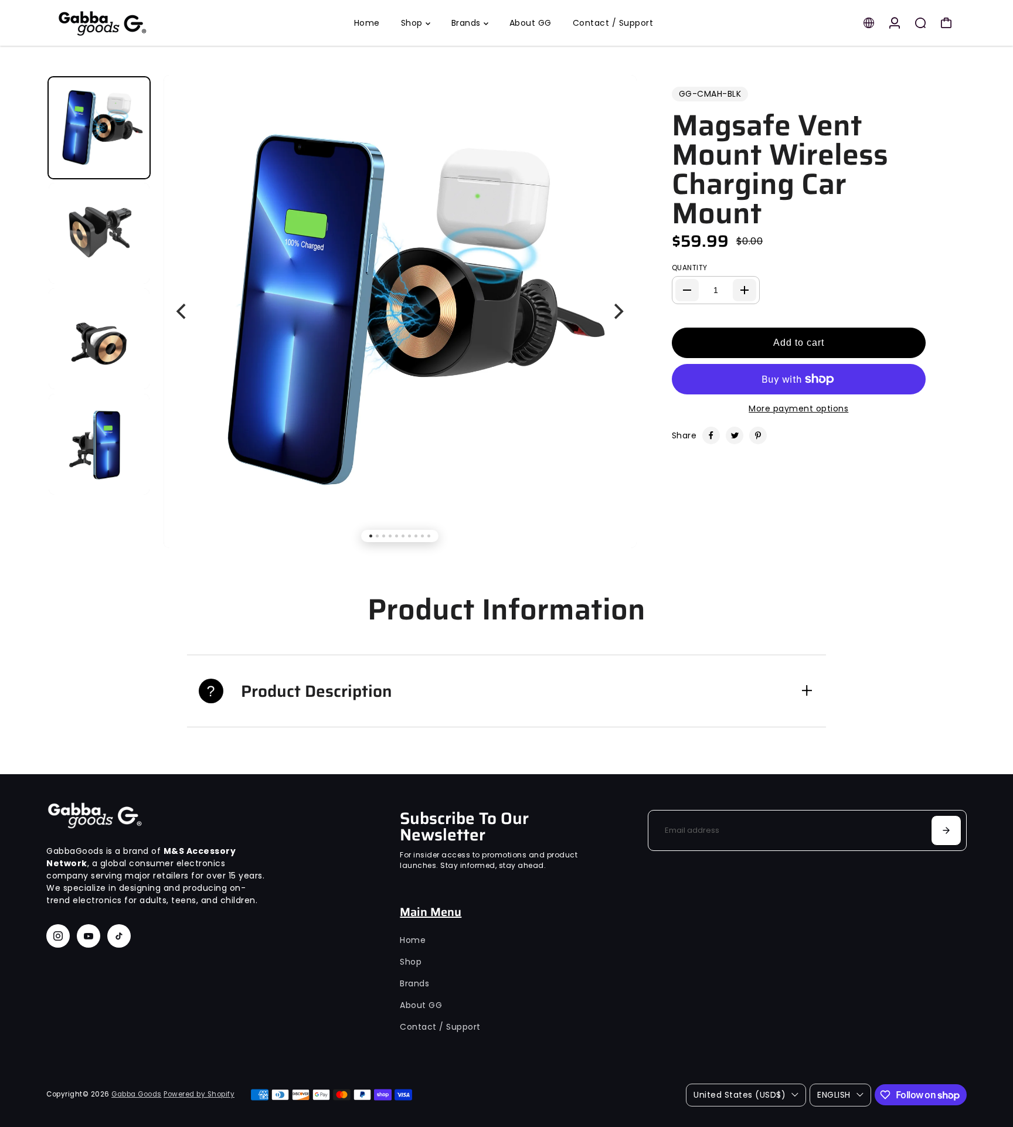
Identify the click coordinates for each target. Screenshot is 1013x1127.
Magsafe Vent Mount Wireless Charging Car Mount (780, 169)
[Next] (618, 311)
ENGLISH (834, 1095)
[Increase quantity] (744, 290)
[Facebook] (711, 435)
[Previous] (182, 311)
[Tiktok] (119, 936)
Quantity (690, 268)
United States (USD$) (740, 1095)
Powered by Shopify (199, 1094)
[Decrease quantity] (687, 290)
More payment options (798, 408)
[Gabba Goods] (128, 23)
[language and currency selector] (869, 23)
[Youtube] (88, 936)
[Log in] (894, 23)
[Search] (920, 23)
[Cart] (946, 23)
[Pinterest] (758, 435)
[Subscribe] (946, 830)
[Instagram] (58, 936)
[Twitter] (734, 435)
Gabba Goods (136, 1094)
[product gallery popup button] (615, 105)
